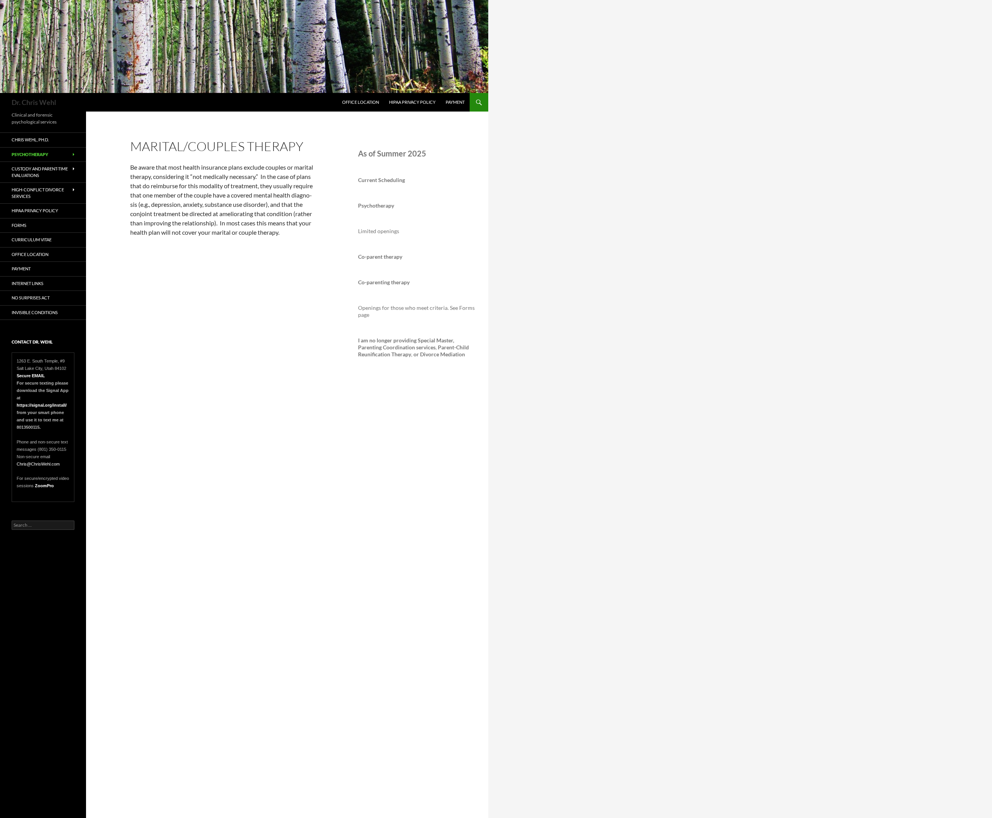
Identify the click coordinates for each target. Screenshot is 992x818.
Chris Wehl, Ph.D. (30, 139)
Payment (455, 102)
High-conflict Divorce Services (38, 193)
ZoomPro (44, 485)
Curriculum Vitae (32, 239)
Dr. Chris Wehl (34, 102)
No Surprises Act (31, 297)
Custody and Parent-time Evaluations (40, 172)
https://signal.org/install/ (42, 405)
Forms (19, 225)
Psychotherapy (30, 154)
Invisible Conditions (35, 312)
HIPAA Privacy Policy (412, 102)
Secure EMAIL (31, 375)
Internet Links (27, 283)
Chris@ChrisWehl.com (38, 464)
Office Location (360, 102)
